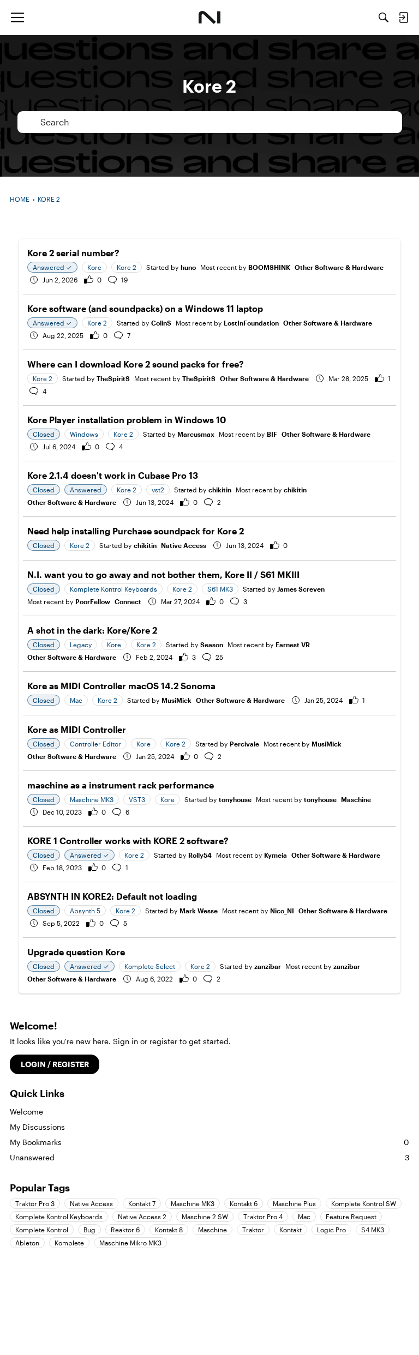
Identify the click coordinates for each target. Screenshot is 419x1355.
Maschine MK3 (192, 1203)
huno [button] (188, 267)
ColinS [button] (161, 323)
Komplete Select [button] (149, 966)
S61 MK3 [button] (220, 589)
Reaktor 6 (125, 1229)
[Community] (210, 17)
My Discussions (37, 1126)
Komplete (69, 1242)
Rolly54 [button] (200, 855)
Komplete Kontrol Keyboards (59, 1216)
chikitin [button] (219, 489)
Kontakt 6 (244, 1203)
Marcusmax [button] (195, 434)
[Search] (383, 17)
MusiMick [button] (176, 700)
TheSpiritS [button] (113, 378)
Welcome (26, 1111)
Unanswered (209, 1157)
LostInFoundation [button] (251, 323)
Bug (89, 1229)
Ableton (27, 1242)
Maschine (356, 799)
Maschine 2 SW (205, 1216)
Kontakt (290, 1229)
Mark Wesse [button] (198, 910)
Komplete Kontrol (41, 1229)
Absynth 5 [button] (85, 910)
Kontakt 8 (169, 1229)
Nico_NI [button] (282, 910)
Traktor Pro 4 (263, 1216)
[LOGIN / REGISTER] (403, 17)
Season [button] (211, 644)
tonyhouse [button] (235, 799)
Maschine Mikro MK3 (130, 1242)
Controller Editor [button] (95, 744)
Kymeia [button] (275, 855)
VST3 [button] (137, 799)
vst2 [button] (158, 489)
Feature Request (351, 1216)
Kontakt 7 (141, 1203)
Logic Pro (331, 1229)
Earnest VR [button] (293, 644)
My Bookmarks (209, 1142)
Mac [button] (76, 700)
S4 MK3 (372, 1229)
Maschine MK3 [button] (91, 799)
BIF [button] (272, 434)
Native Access (183, 545)
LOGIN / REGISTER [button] (55, 1064)
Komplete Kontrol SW (363, 1203)
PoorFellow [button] (92, 601)
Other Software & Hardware (339, 267)
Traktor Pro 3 (35, 1203)
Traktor (253, 1229)
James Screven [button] (301, 589)
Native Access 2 (142, 1216)
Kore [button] (94, 267)
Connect (128, 601)
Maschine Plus (294, 1203)
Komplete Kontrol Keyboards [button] (113, 589)
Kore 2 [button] (126, 267)
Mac (304, 1216)
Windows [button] (84, 434)
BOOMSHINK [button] (269, 267)
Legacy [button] (81, 644)
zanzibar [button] (267, 966)
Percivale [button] (244, 744)
